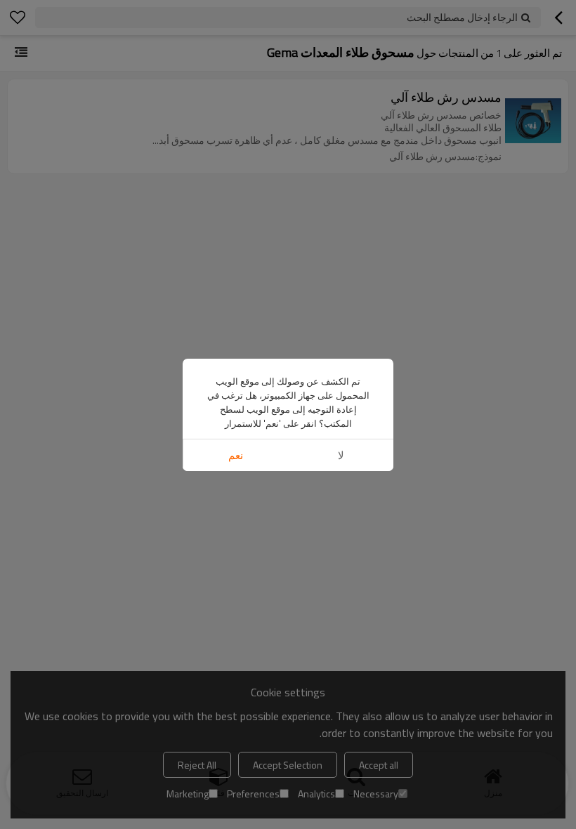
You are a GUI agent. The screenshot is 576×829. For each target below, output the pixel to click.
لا (341, 455)
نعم (235, 455)
